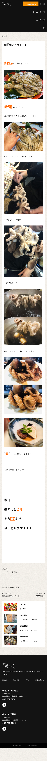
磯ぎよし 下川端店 (10, 690)
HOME (4, 680)
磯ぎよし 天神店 (9, 714)
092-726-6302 (9, 723)
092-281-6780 (8, 699)
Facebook (4, 705)
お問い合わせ (40, 680)
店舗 (33, 8)
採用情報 (44, 16)
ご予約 (40, 12)
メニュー (37, 16)
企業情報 (16, 680)
